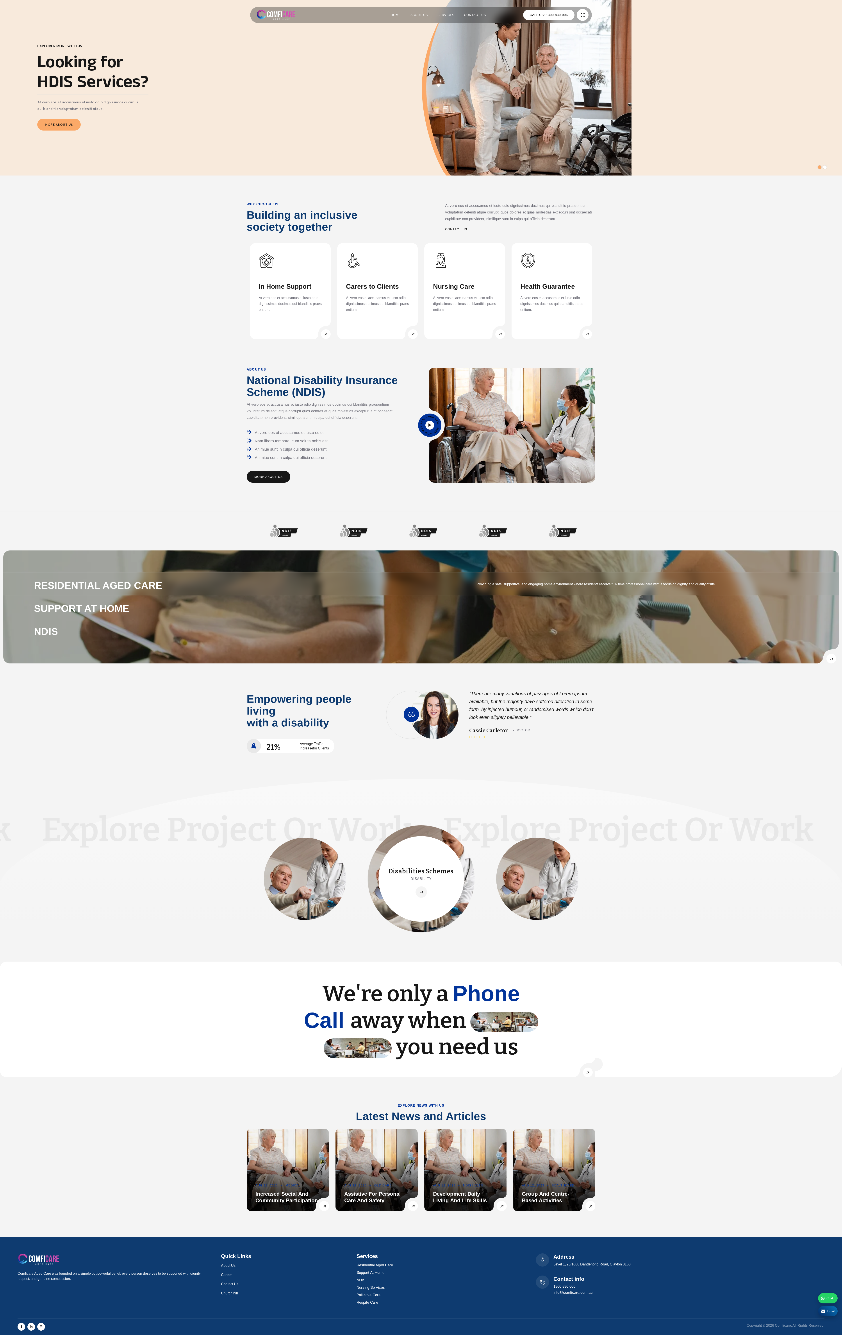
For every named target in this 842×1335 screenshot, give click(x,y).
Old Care (383, 1185)
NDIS (361, 1280)
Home (396, 15)
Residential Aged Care (375, 1265)
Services (445, 15)
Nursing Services (371, 1287)
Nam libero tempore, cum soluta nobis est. (292, 441)
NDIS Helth (473, 1185)
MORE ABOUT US (59, 125)
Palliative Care (368, 1295)
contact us (456, 229)
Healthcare (563, 1185)
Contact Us (475, 15)
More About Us (268, 476)
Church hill (229, 1293)
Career (226, 1275)
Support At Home (370, 1272)
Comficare (783, 1325)
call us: (549, 15)
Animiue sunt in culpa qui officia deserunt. (291, 449)
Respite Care (367, 1302)
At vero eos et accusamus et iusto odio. (289, 432)
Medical (293, 1185)
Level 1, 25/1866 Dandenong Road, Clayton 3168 (592, 1264)
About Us (419, 15)
